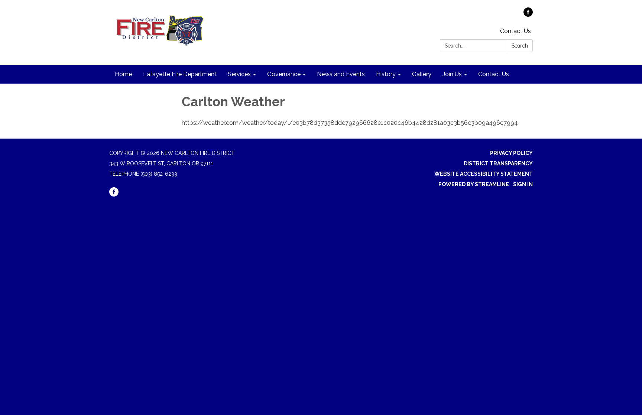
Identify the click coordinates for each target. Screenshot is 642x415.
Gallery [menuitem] (421, 74)
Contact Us (515, 31)
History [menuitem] (386, 74)
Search (520, 46)
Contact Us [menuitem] (493, 74)
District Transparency (498, 163)
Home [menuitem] (123, 74)
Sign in (523, 184)
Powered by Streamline (473, 184)
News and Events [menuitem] (341, 74)
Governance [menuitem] (284, 74)
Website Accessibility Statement (483, 174)
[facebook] (528, 14)
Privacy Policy (511, 153)
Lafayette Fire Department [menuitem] (180, 74)
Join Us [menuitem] (452, 74)
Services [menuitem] (239, 74)
